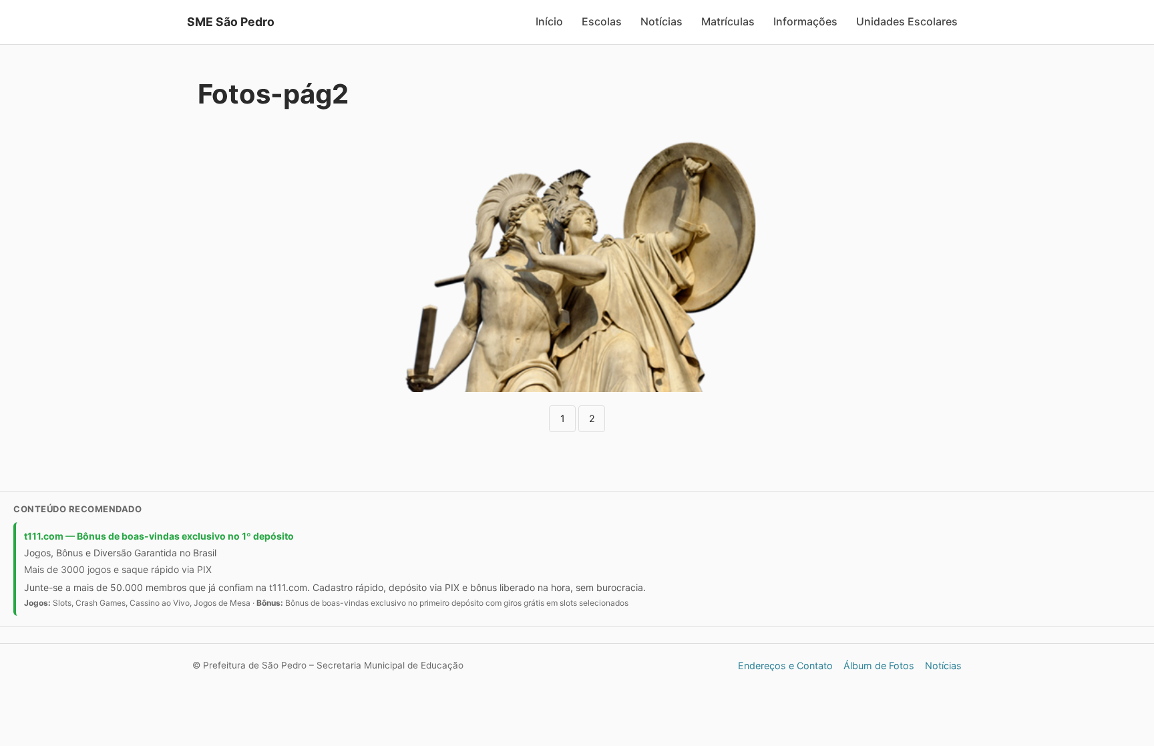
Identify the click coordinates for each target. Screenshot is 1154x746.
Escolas (602, 21)
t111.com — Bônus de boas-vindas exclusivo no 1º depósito (159, 536)
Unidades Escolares (907, 21)
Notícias (661, 21)
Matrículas (728, 21)
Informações (805, 21)
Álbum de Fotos (878, 665)
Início (549, 21)
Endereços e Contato (785, 665)
